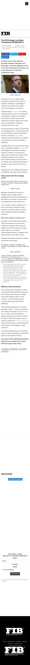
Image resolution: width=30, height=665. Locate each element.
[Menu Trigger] (26, 3)
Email (15, 567)
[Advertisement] (15, 15)
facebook (5, 349)
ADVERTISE (18, 641)
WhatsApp (23, 349)
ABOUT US (24, 641)
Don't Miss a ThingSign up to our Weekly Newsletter (15, 555)
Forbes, (17, 135)
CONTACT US (11, 643)
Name (15, 558)
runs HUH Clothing (21, 320)
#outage (4, 351)
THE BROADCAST (11, 641)
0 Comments (6, 49)
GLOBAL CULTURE (18, 47)
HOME (4, 641)
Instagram (14, 349)
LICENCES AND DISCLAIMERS (15, 645)
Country (15, 564)
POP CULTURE (7, 47)
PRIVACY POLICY (18, 643)
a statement (15, 111)
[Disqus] (15, 376)
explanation (22, 148)
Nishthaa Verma (7, 45)
